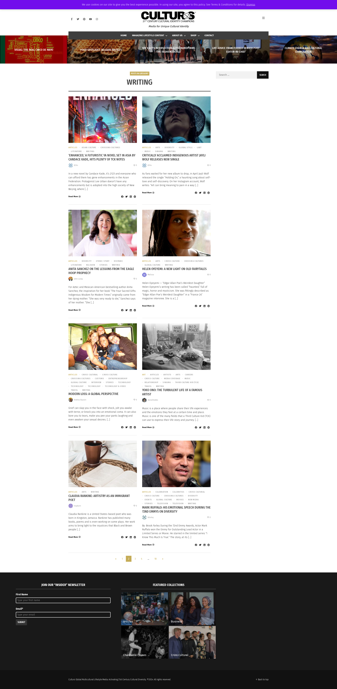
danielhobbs (153, 400)
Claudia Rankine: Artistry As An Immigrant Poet (99, 498)
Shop (193, 35)
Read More (73, 196)
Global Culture (152, 265)
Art (144, 375)
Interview (96, 382)
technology (124, 382)
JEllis (76, 165)
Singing (159, 151)
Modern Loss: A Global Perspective (93, 394)
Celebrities (178, 492)
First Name (22, 594)
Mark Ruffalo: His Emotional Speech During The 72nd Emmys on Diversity (176, 509)
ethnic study (103, 261)
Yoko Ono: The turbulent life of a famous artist (172, 392)
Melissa (151, 274)
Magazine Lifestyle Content (148, 35)
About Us (177, 35)
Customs (99, 379)
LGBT (199, 148)
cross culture (172, 261)
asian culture (89, 148)
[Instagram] (97, 19)
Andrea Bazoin (80, 400)
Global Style (185, 148)
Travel (74, 390)
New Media (193, 500)
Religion (90, 265)
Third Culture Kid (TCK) (187, 382)
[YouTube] (90, 19)
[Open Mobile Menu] (265, 19)
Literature (76, 151)
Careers (189, 375)
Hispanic (118, 261)
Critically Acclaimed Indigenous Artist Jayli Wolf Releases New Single (174, 157)
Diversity (169, 148)
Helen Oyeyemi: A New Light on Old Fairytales (174, 269)
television (162, 504)
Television (178, 504)
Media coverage (172, 379)
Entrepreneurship (118, 379)
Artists (167, 375)
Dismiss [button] (250, 4)
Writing (90, 151)
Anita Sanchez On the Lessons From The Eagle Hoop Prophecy (101, 271)
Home (124, 35)
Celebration (162, 492)
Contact (209, 35)
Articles (72, 148)
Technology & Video (115, 386)
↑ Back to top (262, 679)
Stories (104, 265)
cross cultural (90, 375)
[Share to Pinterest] (135, 196)
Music (148, 151)
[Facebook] (71, 19)
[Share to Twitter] (126, 196)
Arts (158, 148)
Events (148, 500)
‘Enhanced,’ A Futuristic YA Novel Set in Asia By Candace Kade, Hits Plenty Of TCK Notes (101, 157)
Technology (77, 386)
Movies (180, 500)
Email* (19, 608)
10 (155, 558)
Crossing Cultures (110, 148)
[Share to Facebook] (122, 196)
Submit (21, 622)
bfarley (151, 517)
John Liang (78, 279)
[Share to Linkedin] (130, 196)
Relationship (151, 382)
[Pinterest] (84, 19)
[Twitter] (78, 19)
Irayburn (77, 506)
